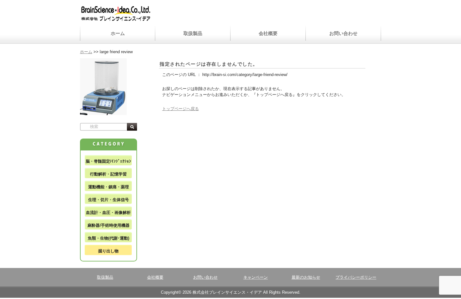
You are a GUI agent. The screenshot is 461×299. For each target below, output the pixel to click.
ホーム (118, 33)
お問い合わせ (343, 33)
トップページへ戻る (180, 108)
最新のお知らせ (306, 277)
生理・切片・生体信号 (108, 199)
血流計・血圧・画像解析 (108, 212)
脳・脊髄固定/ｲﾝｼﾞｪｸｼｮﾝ (108, 161)
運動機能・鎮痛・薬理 (108, 187)
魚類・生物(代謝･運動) (108, 238)
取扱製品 (192, 33)
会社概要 (268, 33)
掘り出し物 (108, 251)
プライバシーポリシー (356, 277)
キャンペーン (255, 277)
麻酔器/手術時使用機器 (108, 225)
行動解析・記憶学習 (108, 174)
